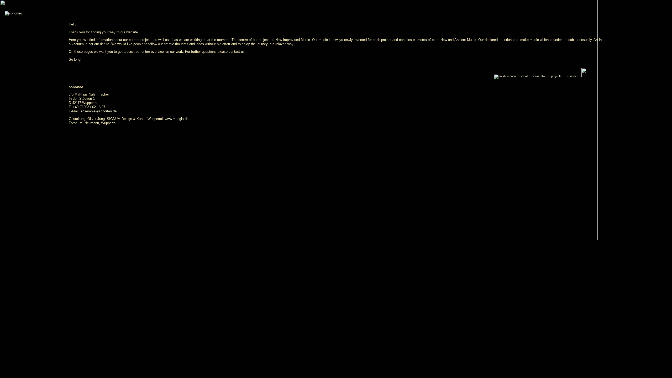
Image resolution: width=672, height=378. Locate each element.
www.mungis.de (176, 119)
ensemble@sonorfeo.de (99, 111)
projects (556, 76)
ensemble (539, 76)
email (524, 76)
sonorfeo (572, 76)
